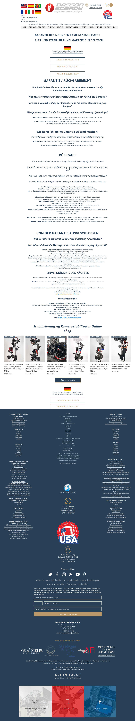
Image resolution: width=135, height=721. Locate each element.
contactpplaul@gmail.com (29, 21)
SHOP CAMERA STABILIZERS (68, 416)
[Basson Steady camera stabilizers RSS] (70, 574)
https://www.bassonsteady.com (69, 318)
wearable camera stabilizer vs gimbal (68, 456)
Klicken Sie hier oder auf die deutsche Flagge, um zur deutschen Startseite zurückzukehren (68, 52)
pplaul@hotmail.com (70, 315)
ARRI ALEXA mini (68, 451)
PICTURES (68, 426)
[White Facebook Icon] (100, 702)
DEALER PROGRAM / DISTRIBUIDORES (68, 438)
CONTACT (68, 433)
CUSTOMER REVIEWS (68, 424)
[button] (109, 5)
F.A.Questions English (68, 441)
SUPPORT (68, 431)
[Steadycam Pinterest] (84, 574)
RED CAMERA (68, 448)
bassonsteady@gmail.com (29, 17)
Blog (68, 436)
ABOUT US (68, 421)
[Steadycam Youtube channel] (77, 574)
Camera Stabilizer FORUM (68, 446)
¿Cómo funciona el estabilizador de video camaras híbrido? (116, 494)
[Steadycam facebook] (57, 574)
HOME (68, 414)
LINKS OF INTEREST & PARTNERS (68, 453)
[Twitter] (50, 574)
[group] (67, 355)
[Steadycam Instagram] (63, 574)
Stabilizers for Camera (26, 527)
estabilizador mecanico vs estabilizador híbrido (115, 497)
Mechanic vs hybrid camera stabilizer (68, 458)
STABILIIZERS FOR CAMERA (18, 461)
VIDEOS (68, 429)
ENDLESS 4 (68, 419)
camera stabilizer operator (68, 463)
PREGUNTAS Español (68, 443)
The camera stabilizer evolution (68, 461)
